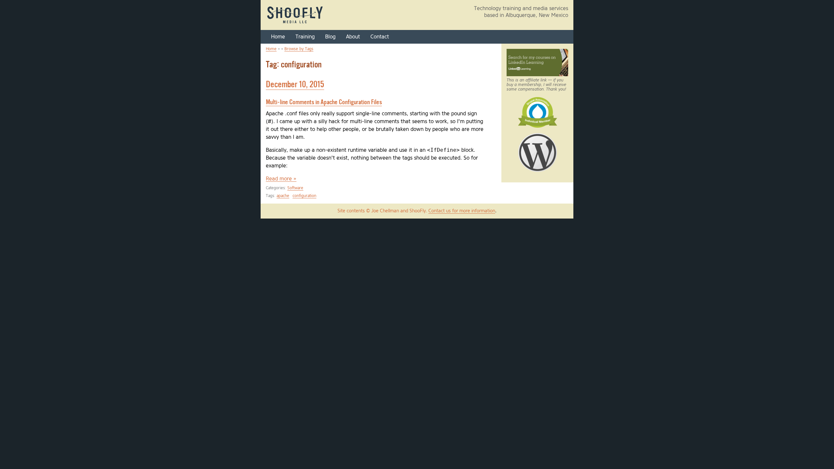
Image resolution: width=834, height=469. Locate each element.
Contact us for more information (461, 211)
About (353, 36)
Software (295, 188)
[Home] (295, 23)
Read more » (281, 178)
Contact (379, 36)
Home (278, 36)
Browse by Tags (298, 49)
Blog (330, 36)
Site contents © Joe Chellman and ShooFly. (383, 211)
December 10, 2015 (295, 85)
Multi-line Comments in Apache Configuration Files (324, 102)
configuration (304, 196)
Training (305, 36)
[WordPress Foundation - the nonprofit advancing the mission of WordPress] (537, 169)
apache (283, 196)
